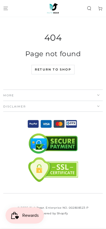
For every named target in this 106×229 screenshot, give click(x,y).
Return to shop (53, 69)
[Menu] (5, 8)
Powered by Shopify (53, 213)
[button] (89, 8)
